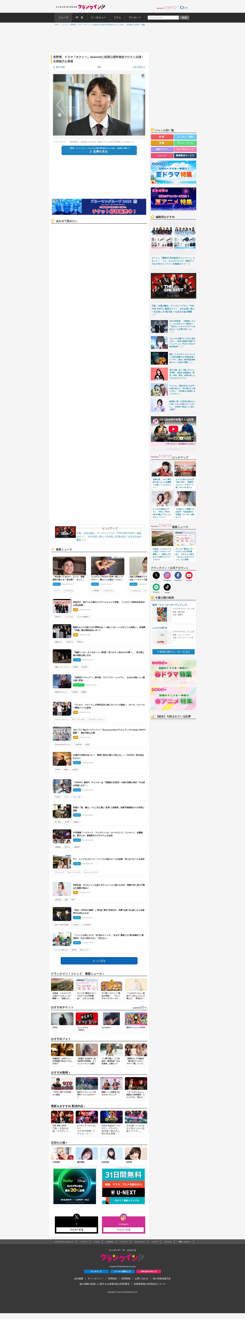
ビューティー (140, 1242)
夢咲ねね (80, 642)
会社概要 (78, 1278)
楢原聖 (76, 667)
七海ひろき (69, 642)
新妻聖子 (77, 847)
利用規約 (112, 1278)
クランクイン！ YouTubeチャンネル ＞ (181, 444)
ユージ (57, 590)
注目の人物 (59, 1143)
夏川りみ (67, 847)
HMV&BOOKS (147, 1271)
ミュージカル (69, 617)
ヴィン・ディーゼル (78, 719)
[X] (156, 575)
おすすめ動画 (60, 1072)
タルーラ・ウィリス (74, 872)
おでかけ (110, 1242)
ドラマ (66, 797)
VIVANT (57, 769)
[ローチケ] (184, 7)
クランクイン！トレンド (63, 1242)
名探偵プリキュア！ (61, 692)
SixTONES (86, 924)
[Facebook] (178, 575)
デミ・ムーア (59, 872)
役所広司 (75, 769)
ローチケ (95, 1271)
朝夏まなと (58, 642)
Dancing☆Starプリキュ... (63, 744)
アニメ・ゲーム (185, 143)
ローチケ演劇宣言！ (83, 617)
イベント (83, 1242)
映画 (162, 136)
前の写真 (60, 67)
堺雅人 (66, 769)
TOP (55, 25)
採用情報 (125, 1278)
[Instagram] (167, 575)
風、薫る (58, 822)
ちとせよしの (136, 590)
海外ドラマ (162, 149)
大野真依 (96, 590)
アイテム (168, 1242)
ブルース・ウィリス (90, 872)
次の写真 (137, 67)
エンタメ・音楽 (185, 136)
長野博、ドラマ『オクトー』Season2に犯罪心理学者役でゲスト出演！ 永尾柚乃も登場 (103, 25)
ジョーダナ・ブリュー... (96, 719)
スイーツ (124, 1242)
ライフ (154, 1242)
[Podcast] (156, 587)
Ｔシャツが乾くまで (61, 950)
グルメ (97, 1242)
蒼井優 (74, 950)
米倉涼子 (58, 617)
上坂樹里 (76, 822)
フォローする (76, 1229)
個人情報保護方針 (162, 1278)
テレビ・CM (76, 797)
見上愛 (67, 822)
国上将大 (84, 667)
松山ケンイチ (84, 950)
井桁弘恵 (58, 899)
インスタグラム (68, 590)
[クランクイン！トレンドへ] (167, 7)
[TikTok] (167, 587)
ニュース (63, 25)
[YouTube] (189, 575)
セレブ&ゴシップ (185, 149)
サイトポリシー (96, 1278)
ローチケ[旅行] (121, 1271)
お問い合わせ (141, 1278)
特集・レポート (185, 1242)
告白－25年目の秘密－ (62, 924)
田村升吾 (78, 744)
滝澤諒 (87, 744)
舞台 (73, 899)
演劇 (66, 899)
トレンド (161, 155)
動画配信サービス (185, 155)
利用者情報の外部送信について (150, 1284)
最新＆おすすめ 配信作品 (68, 1106)
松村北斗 (76, 924)
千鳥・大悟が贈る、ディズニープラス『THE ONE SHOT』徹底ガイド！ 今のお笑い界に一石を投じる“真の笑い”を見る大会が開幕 (109, 536)
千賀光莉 (75, 692)
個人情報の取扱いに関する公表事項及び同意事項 (104, 1284)
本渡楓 (84, 692)
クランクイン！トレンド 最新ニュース (77, 974)
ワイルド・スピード (61, 719)
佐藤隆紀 (58, 847)
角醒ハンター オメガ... (62, 667)
